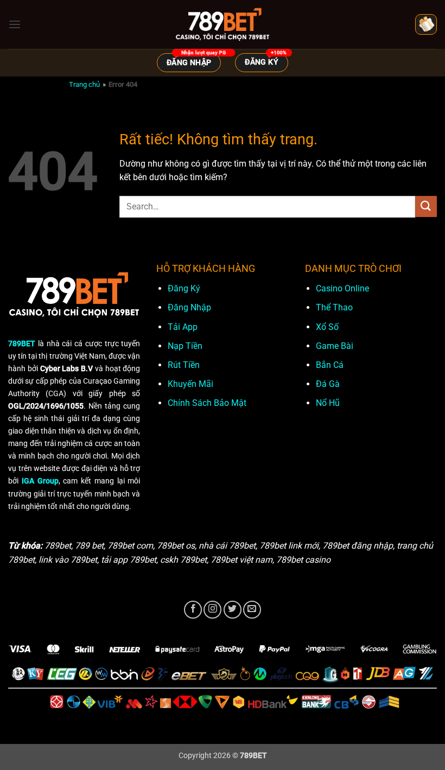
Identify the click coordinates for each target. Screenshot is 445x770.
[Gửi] (426, 206)
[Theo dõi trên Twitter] (232, 610)
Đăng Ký (184, 288)
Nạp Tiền (185, 346)
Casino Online (342, 288)
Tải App (183, 327)
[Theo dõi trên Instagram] (212, 610)
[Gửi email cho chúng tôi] (252, 610)
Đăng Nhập (189, 307)
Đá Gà (328, 384)
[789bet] (222, 24)
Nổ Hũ (328, 403)
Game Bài (334, 346)
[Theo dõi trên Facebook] (193, 610)
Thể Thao (334, 307)
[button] (14, 24)
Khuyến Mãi (190, 384)
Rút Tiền (184, 365)
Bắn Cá (330, 365)
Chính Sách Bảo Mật (207, 403)
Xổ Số (327, 327)
